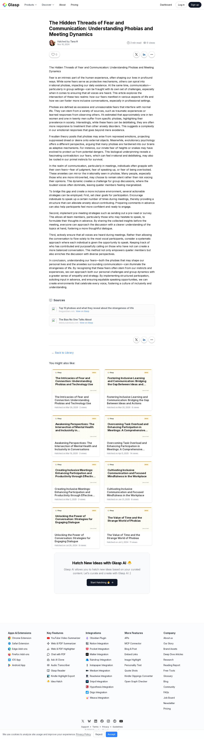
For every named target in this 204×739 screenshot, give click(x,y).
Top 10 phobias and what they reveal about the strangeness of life (96, 308)
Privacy (105, 727)
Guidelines (118, 727)
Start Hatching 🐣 (100, 582)
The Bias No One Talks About (75, 319)
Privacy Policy (83, 734)
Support (85, 727)
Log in (181, 4)
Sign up (195, 4)
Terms (95, 727)
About (62, 4)
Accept (111, 734)
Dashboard (166, 4)
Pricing (74, 4)
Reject (98, 734)
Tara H (74, 41)
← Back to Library (63, 352)
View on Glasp (82, 311)
